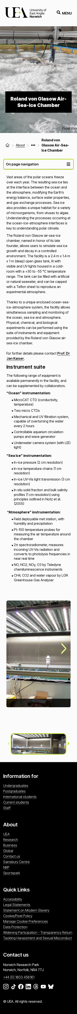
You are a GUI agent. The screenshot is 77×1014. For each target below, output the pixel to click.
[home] (7, 145)
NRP (6, 867)
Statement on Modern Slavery (26, 910)
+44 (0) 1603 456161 (18, 977)
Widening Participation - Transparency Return (37, 932)
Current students (16, 802)
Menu (67, 13)
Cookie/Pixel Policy (17, 916)
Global (8, 851)
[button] (38, 744)
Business (10, 845)
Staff (6, 808)
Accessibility (12, 899)
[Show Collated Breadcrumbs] (33, 145)
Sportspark (11, 873)
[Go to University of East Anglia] (25, 13)
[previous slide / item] (8, 744)
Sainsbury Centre (16, 862)
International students (20, 797)
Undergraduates (15, 785)
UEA (6, 834)
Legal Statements (16, 905)
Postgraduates (14, 791)
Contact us (11, 856)
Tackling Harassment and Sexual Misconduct (37, 938)
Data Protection (15, 927)
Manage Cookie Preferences (25, 921)
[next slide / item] (64, 648)
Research (10, 839)
